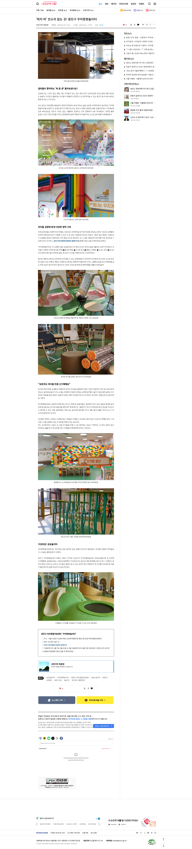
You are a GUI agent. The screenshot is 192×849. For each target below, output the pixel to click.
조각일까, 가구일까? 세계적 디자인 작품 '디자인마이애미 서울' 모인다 (140, 41)
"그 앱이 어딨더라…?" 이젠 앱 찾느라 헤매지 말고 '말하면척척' (140, 49)
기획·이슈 (40, 10)
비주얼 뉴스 (62, 10)
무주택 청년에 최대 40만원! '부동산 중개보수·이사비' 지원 (140, 75)
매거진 (113, 3)
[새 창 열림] (151, 839)
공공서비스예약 (58, 824)
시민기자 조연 (134, 99)
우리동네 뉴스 (75, 10)
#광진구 (105, 677)
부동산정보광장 (45, 824)
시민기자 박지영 (135, 113)
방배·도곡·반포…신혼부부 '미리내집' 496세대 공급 (140, 38)
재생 (99, 819)
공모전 (133, 3)
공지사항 (94, 833)
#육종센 (49, 680)
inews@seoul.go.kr (119, 840)
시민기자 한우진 (135, 91)
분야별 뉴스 (51, 10)
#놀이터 (66, 680)
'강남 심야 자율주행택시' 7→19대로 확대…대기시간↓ (140, 71)
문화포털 (88, 824)
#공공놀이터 (50, 677)
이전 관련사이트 (37, 824)
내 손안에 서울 (49, 3)
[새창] (57, 700)
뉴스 (100, 3)
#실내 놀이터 (95, 677)
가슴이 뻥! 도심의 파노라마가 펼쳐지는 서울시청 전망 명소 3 (140, 53)
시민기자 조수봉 (135, 106)
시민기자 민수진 (135, 120)
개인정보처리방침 (42, 833)
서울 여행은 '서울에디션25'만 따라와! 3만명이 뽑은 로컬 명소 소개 (140, 79)
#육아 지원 (58, 680)
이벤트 (141, 3)
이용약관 (85, 833)
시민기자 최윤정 (42, 25)
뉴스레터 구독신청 (73, 833)
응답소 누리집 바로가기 (102, 726)
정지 (97, 819)
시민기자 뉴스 (88, 10)
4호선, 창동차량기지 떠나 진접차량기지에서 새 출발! (140, 63)
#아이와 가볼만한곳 (78, 680)
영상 (106, 3)
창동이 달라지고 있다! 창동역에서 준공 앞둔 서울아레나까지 (140, 67)
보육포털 (69, 824)
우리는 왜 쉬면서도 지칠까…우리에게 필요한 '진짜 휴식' (140, 45)
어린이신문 (123, 3)
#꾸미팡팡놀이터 (63, 677)
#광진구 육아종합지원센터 (80, 677)
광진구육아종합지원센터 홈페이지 (66, 241)
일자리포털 (79, 824)
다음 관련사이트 (99, 824)
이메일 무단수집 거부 (57, 833)
